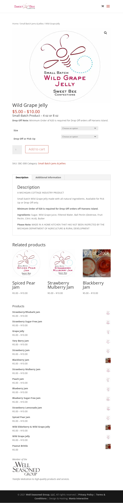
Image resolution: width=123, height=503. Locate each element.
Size (16, 130)
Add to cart (37, 149)
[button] (105, 33)
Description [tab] (22, 177)
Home (15, 23)
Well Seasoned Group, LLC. (40, 494)
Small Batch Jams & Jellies (32, 23)
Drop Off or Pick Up (24, 138)
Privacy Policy (86, 494)
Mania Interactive (78, 498)
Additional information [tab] (48, 177)
